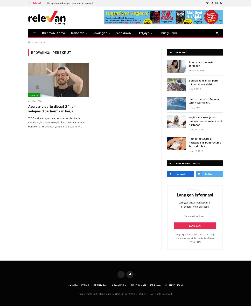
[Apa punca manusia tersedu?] (176, 66)
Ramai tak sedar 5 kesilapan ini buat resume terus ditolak (205, 142)
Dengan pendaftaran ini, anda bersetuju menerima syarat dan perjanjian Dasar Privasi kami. (195, 238)
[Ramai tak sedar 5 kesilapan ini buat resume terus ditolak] (176, 143)
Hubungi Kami (167, 33)
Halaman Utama (53, 33)
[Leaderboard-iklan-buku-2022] (163, 23)
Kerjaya (144, 33)
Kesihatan (78, 33)
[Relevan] (66, 17)
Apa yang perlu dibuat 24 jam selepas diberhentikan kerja (52, 109)
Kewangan (100, 33)
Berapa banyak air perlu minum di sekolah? (70, 3)
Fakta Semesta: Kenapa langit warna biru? (204, 101)
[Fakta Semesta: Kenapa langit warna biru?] (176, 103)
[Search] (217, 33)
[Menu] (34, 33)
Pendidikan (123, 33)
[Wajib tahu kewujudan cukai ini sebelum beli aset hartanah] (176, 121)
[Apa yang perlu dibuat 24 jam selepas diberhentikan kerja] (58, 80)
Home (31, 42)
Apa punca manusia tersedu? (201, 64)
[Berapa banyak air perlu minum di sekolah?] (176, 84)
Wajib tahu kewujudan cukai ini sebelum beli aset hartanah (205, 121)
